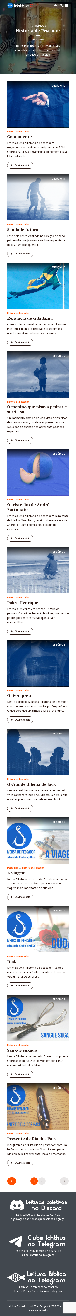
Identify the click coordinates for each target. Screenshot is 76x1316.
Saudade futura (22, 229)
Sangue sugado (22, 1050)
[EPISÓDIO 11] (38, 197)
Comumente (19, 136)
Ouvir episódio (22, 165)
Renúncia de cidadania (30, 318)
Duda (12, 961)
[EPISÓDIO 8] (38, 472)
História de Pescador (18, 131)
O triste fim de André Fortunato (28, 507)
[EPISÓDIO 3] (38, 929)
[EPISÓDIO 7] (38, 570)
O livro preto (19, 695)
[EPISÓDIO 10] (38, 286)
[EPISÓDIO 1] (38, 1106)
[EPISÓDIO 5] (38, 752)
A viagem (16, 872)
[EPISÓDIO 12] (38, 104)
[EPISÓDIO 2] (38, 1017)
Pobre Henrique (22, 602)
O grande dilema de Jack (31, 784)
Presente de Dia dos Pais (31, 1138)
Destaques (12, 867)
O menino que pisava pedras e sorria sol (37, 409)
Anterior (11, 1181)
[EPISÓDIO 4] (38, 840)
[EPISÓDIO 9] (38, 374)
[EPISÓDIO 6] (38, 663)
